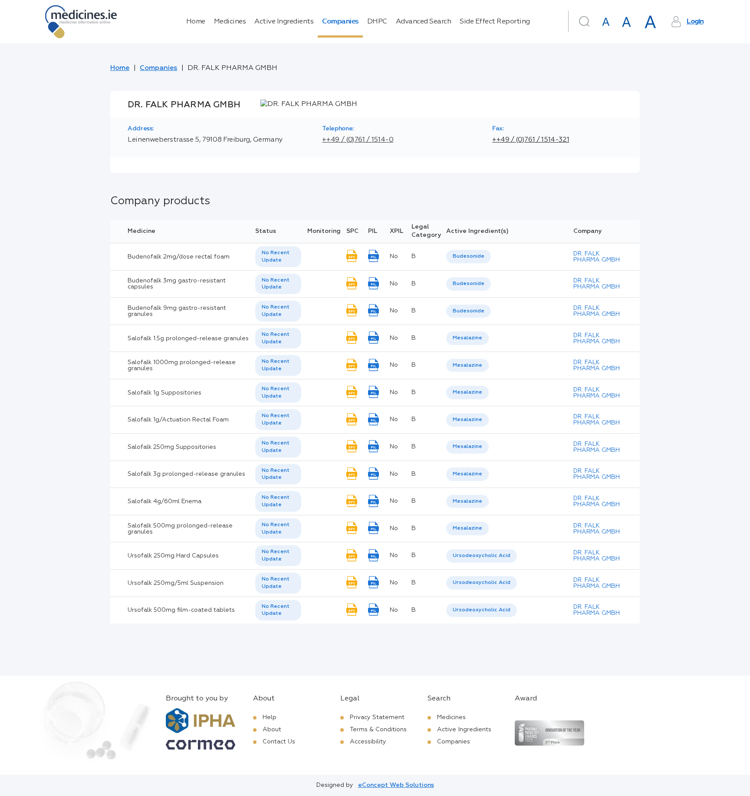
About (272, 729)
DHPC (377, 21)
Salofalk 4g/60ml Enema (164, 501)
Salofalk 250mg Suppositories (172, 447)
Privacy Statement (377, 717)
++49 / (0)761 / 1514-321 (530, 139)
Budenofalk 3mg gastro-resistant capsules (177, 284)
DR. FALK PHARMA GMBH (596, 257)
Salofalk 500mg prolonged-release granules (180, 529)
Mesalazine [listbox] (467, 338)
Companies (340, 21)
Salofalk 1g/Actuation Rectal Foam (178, 420)
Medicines (230, 21)
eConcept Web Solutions (396, 785)
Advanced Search (423, 21)
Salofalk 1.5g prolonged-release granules (188, 338)
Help (269, 717)
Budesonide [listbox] (468, 256)
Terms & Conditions (378, 729)
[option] (468, 256)
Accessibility (368, 742)
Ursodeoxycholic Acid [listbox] (481, 555)
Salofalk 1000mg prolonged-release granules (182, 365)
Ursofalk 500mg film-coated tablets (181, 610)
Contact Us (279, 742)
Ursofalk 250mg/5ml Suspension (176, 583)
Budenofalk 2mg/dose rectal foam (179, 257)
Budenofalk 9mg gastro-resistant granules (177, 311)
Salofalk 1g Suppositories (164, 393)
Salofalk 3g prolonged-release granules (186, 474)
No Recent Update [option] (275, 256)
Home (195, 21)
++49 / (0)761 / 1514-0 (357, 139)
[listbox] (278, 256)
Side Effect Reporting (495, 21)
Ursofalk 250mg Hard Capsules (173, 556)
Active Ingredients (283, 21)
